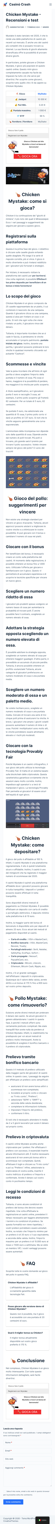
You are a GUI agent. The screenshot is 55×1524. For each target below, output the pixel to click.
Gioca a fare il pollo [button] (15, 130)
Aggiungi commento (15, 1468)
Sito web (9, 1459)
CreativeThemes (10, 1521)
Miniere (46, 27)
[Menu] (50, 4)
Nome (8, 1442)
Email (8, 1450)
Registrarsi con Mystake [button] (17, 136)
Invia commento (13, 1502)
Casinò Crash (19, 4)
